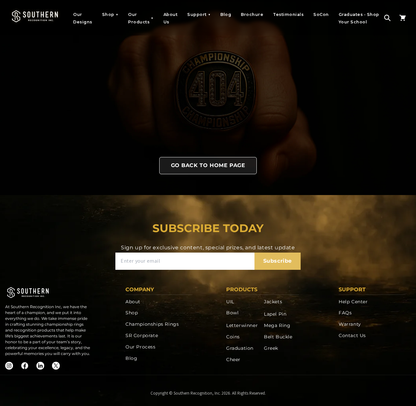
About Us (170, 18)
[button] (387, 18)
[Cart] (402, 17)
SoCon (321, 14)
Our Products (141, 18)
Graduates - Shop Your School (359, 18)
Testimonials (288, 14)
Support (199, 14)
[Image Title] (9, 366)
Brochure (252, 14)
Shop (110, 14)
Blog (225, 14)
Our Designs (82, 18)
